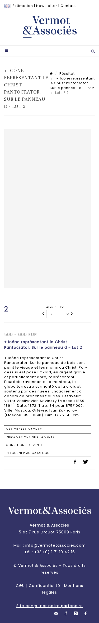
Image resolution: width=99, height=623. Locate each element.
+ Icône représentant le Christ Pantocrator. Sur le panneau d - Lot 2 (72, 83)
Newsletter (46, 5)
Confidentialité (44, 585)
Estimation (23, 5)
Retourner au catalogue (28, 453)
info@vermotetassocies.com (55, 545)
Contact (68, 5)
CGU (20, 585)
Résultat (67, 73)
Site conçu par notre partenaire (49, 605)
